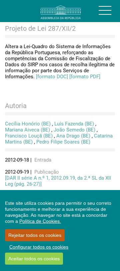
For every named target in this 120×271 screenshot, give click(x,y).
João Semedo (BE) (74, 130)
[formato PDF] (84, 77)
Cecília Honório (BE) (28, 124)
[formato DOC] (52, 77)
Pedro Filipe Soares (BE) (63, 142)
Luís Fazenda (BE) (74, 124)
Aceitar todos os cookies (34, 258)
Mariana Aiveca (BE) (27, 130)
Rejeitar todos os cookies (34, 235)
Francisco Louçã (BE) (29, 136)
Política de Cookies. (40, 221)
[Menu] (105, 10)
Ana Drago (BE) (73, 136)
